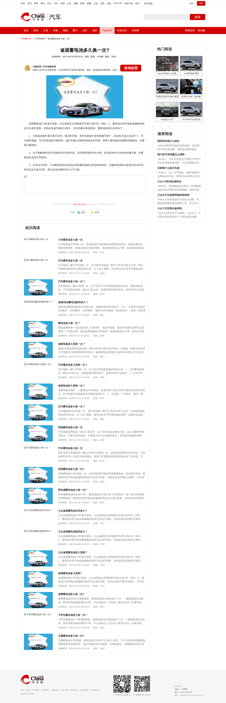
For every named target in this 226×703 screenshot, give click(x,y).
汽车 (56, 3)
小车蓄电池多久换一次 (70, 239)
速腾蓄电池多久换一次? (71, 594)
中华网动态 (95, 690)
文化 (69, 3)
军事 (36, 3)
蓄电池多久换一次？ (69, 323)
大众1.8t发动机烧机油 (169, 181)
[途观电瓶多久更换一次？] (38, 343)
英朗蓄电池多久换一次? (71, 469)
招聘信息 (55, 690)
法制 (109, 3)
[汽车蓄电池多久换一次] (38, 447)
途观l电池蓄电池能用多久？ (73, 302)
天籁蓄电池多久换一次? (71, 635)
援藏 (76, 3)
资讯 (29, 3)
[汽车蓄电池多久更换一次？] (38, 364)
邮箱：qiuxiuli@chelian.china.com (188, 695)
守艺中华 (117, 3)
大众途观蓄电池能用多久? (72, 531)
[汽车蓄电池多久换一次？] (38, 281)
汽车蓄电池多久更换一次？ (73, 364)
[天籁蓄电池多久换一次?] (38, 635)
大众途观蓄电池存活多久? (72, 510)
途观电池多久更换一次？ (71, 385)
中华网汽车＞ (27, 38)
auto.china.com (79, 204)
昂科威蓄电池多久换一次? (72, 490)
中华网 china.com (34, 17)
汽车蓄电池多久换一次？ (71, 281)
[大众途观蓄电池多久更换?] (38, 552)
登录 (201, 3)
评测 (55, 30)
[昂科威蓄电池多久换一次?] (38, 489)
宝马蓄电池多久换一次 (70, 260)
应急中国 (128, 3)
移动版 (201, 30)
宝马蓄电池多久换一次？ (71, 406)
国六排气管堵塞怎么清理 (170, 154)
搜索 (197, 17)
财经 (43, 3)
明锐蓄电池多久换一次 (70, 427)
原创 (35, 30)
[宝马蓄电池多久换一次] (38, 260)
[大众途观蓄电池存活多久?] (38, 510)
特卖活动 (122, 30)
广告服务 (36, 690)
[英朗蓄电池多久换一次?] (38, 468)
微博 (97, 212)
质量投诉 (190, 30)
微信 (83, 212)
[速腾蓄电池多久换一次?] (38, 593)
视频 (65, 30)
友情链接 (84, 690)
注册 (191, 3)
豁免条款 (74, 690)
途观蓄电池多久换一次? (59, 38)
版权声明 (65, 690)
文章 (45, 30)
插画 (82, 3)
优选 (102, 3)
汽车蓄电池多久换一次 (70, 448)
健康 (89, 3)
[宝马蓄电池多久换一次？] (38, 406)
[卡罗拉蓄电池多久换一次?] (38, 614)
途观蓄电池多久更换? (70, 573)
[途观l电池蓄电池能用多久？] (38, 301)
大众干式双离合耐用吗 (169, 208)
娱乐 (49, 3)
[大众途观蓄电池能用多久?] (38, 531)
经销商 (135, 30)
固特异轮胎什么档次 (168, 141)
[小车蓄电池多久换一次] (38, 239)
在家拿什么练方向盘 (168, 168)
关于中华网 (25, 690)
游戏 (62, 3)
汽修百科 (107, 30)
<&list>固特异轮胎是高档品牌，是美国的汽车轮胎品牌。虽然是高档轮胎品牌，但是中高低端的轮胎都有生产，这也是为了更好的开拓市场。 (178, 147)
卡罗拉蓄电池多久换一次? (72, 615)
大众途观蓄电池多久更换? (72, 552)
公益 (95, 3)
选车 (85, 30)
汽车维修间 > (40, 38)
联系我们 (45, 690)
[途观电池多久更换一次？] (38, 385)
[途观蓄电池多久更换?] (38, 572)
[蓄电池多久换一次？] (38, 322)
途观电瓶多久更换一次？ (71, 344)
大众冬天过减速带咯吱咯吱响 (173, 195)
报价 (94, 30)
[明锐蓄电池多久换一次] (38, 427)
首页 (23, 3)
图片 (75, 30)
